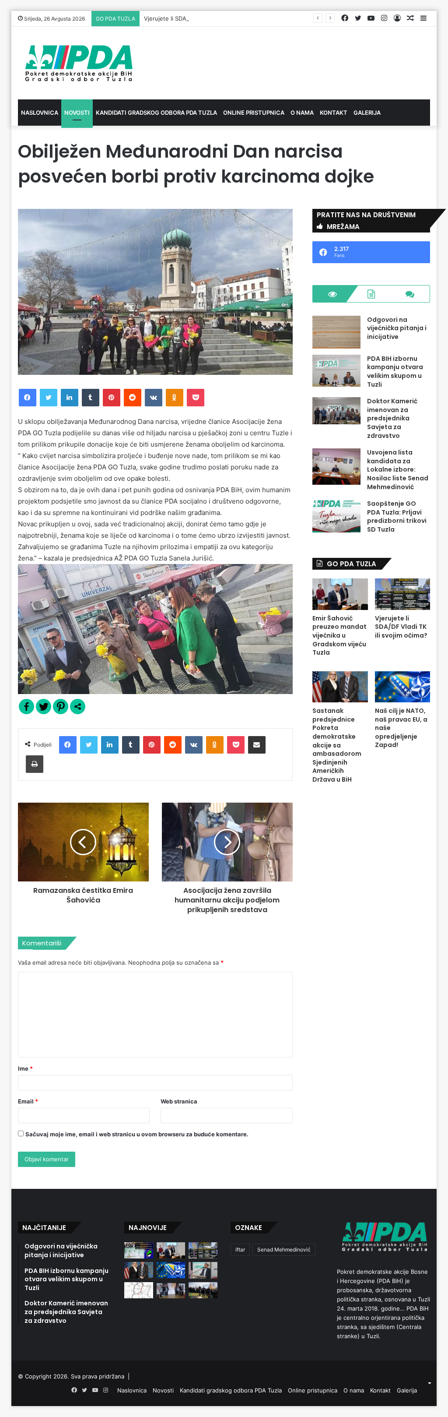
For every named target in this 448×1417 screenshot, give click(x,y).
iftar (240, 1249)
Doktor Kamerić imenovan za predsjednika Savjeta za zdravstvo (392, 418)
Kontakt (333, 112)
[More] (77, 706)
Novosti (77, 112)
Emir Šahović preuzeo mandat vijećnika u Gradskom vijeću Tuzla (339, 635)
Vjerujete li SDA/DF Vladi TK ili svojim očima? (204, 18)
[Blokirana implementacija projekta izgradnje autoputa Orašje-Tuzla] (138, 1290)
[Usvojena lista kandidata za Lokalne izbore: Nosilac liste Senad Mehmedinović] (336, 466)
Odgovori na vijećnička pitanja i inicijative (397, 328)
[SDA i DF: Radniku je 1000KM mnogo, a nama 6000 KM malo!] (138, 1250)
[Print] (34, 764)
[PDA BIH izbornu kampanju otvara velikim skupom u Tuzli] (336, 371)
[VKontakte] (153, 397)
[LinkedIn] (69, 397)
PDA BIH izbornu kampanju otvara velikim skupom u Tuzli (395, 371)
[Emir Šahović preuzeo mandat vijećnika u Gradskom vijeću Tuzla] (340, 594)
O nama (302, 112)
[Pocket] (195, 397)
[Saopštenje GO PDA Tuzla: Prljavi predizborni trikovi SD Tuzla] (336, 516)
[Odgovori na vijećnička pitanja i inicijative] (336, 332)
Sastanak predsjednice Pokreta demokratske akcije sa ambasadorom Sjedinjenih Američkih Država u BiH (336, 745)
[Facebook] (27, 397)
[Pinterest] (111, 397)
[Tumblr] (90, 397)
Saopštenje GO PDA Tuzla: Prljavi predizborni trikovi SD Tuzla (397, 516)
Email (28, 1101)
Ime (25, 1068)
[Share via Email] (257, 745)
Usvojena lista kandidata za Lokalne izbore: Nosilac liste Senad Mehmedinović (397, 469)
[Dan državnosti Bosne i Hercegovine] (203, 1290)
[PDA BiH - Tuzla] (77, 63)
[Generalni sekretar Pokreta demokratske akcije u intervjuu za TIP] (203, 1270)
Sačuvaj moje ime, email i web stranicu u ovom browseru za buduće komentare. (136, 1134)
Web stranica (179, 1101)
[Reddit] (132, 397)
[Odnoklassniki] (174, 397)
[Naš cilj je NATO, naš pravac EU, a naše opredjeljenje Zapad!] (402, 686)
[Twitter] (48, 397)
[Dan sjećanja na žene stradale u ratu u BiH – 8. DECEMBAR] (171, 1290)
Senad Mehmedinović (284, 1249)
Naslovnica (39, 112)
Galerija (367, 112)
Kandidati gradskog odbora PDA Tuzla (156, 112)
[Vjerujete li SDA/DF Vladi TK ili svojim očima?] (402, 594)
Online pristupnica (253, 112)
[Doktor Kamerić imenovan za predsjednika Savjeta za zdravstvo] (336, 410)
